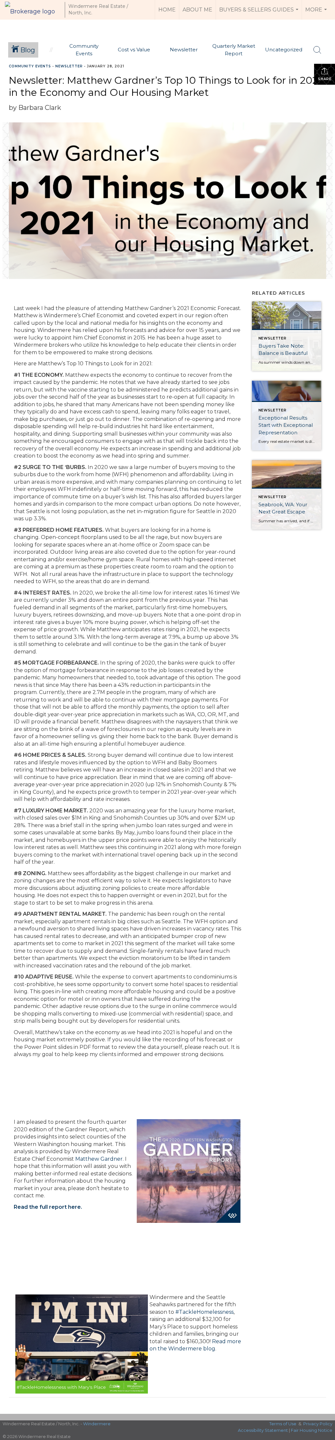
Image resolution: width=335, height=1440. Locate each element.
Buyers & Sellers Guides (259, 13)
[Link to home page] (33, 10)
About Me (197, 10)
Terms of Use (282, 1423)
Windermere (97, 1423)
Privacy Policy (317, 1423)
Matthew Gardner (99, 1159)
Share (324, 79)
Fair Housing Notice (311, 1430)
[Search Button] (317, 50)
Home (167, 10)
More (316, 13)
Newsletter (69, 66)
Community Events (30, 66)
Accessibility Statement (263, 1430)
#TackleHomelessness (204, 1312)
